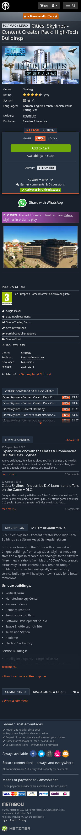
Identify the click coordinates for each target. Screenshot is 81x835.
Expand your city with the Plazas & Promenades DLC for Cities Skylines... (39, 453)
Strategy (28, 89)
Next (77, 247)
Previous (4, 247)
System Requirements (48, 528)
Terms (13, 820)
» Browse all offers (40, 16)
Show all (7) (72, 440)
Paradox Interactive (35, 121)
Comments (15, 692)
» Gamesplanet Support (34, 374)
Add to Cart (40, 148)
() (45, 6)
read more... (9, 474)
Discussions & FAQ (49, 692)
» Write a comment (15, 701)
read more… (9, 667)
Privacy (22, 820)
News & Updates (17, 440)
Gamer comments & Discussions (42, 184)
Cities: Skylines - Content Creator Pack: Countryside (33, 403)
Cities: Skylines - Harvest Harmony (23, 409)
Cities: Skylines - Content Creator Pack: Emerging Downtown (39, 397)
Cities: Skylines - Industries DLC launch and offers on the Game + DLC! (40, 487)
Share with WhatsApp (45, 202)
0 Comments (72, 474)
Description (14, 528)
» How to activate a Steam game (24, 676)
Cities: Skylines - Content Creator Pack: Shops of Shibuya (37, 415)
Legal (4, 820)
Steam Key (29, 115)
